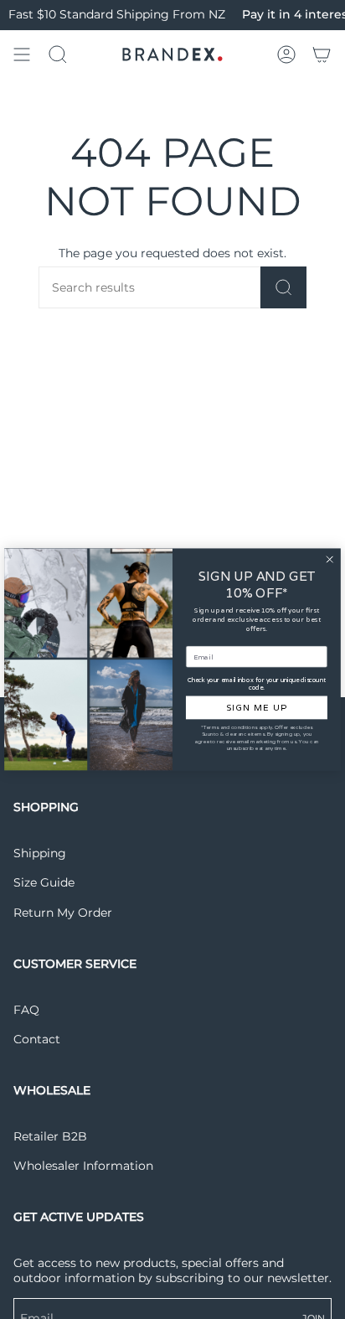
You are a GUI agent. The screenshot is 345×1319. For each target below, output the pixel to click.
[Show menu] (22, 54)
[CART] (321, 54)
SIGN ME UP (256, 707)
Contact (36, 1039)
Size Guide (44, 882)
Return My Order (62, 912)
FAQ (26, 1009)
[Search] (283, 287)
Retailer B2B (50, 1136)
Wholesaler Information (83, 1165)
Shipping (39, 853)
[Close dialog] (329, 559)
